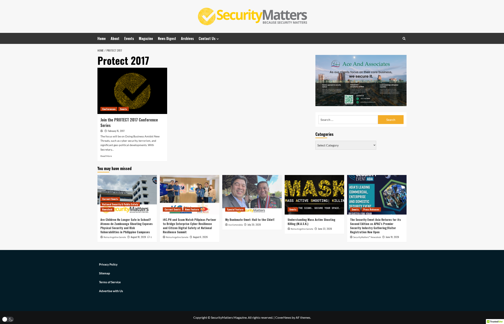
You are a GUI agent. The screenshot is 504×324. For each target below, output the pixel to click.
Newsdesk (107, 209)
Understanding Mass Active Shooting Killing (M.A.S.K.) (311, 221)
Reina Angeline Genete (115, 237)
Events (129, 38)
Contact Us (207, 38)
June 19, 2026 (392, 237)
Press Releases (371, 209)
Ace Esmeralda (235, 225)
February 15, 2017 (116, 130)
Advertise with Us (111, 291)
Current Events (110, 199)
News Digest (167, 38)
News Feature (192, 209)
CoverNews (283, 317)
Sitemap (104, 273)
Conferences (109, 109)
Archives (187, 38)
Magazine (146, 38)
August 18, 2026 (138, 237)
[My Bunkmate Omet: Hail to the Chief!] (252, 195)
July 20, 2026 (254, 224)
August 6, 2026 (200, 237)
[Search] (404, 38)
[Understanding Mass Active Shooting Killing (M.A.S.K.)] (314, 195)
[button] (8, 319)
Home (101, 38)
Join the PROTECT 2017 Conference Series (129, 122)
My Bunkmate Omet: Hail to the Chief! (249, 219)
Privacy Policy (108, 264)
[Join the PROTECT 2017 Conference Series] (132, 91)
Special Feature (235, 209)
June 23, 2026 (325, 228)
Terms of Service (110, 282)
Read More (106, 156)
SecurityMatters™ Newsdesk (367, 237)
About (115, 38)
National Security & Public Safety (120, 204)
